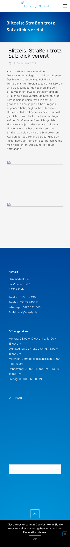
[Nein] (64, 533)
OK (35, 539)
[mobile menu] (64, 6)
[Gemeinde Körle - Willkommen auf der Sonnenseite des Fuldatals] (35, 6)
